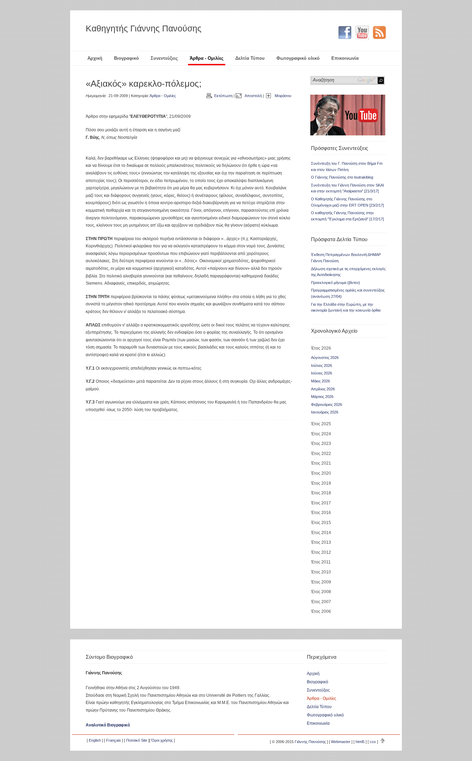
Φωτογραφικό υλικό (298, 58)
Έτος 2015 (321, 522)
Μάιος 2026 (320, 381)
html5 (360, 742)
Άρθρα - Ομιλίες (207, 58)
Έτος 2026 (321, 348)
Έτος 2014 (321, 532)
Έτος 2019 (321, 483)
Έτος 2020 (321, 473)
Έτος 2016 (321, 512)
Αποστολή (253, 96)
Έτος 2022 (321, 453)
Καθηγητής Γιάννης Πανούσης (143, 28)
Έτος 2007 (321, 601)
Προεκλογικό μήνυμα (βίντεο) (335, 282)
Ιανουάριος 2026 (324, 412)
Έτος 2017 (321, 503)
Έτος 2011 (321, 562)
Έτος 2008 (321, 591)
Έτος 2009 (321, 582)
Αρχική (94, 58)
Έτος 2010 (321, 572)
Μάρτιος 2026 (322, 396)
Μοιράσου (283, 96)
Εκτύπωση (223, 96)
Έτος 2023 (321, 443)
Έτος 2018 (321, 493)
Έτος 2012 (321, 552)
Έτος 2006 (321, 611)
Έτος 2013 (321, 542)
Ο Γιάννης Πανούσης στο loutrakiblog (342, 177)
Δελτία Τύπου (250, 58)
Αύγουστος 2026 (325, 357)
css (373, 742)
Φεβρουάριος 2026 (326, 404)
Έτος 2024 (321, 433)
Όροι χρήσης (162, 740)
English (95, 740)
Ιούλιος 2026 (321, 365)
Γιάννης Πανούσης (310, 742)
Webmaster (340, 742)
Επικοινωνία (345, 58)
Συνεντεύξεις (164, 58)
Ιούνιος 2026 (321, 373)
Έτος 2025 (321, 423)
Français (113, 740)
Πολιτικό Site (136, 740)
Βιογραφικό (126, 58)
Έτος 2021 (321, 463)
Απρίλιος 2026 (323, 389)
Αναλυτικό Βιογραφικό (108, 725)
